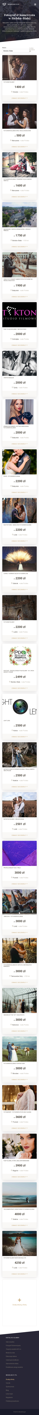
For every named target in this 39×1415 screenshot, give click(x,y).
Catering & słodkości (12, 1360)
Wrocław (15, 1073)
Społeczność (10, 1386)
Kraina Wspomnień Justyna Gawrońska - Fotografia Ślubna (16, 427)
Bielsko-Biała (17, 241)
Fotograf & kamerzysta (13, 1345)
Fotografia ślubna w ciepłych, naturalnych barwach (18, 965)
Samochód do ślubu (12, 1363)
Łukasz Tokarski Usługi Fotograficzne (16, 573)
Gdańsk (15, 583)
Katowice (15, 1025)
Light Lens (7, 720)
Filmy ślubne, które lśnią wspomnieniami (16, 1160)
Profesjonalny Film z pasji (12, 868)
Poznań (15, 878)
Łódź (15, 535)
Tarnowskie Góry (17, 976)
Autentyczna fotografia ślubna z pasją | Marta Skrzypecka (19, 770)
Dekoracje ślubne (11, 1356)
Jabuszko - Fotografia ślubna (13, 916)
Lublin (15, 632)
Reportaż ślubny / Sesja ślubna (14, 819)
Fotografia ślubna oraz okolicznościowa (17, 130)
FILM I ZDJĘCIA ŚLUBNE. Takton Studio (15, 329)
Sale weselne (10, 1342)
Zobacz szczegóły (19, 98)
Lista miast (9, 1394)
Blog (7, 1390)
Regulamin (9, 1397)
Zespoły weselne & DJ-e (13, 1349)
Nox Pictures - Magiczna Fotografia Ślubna (17, 525)
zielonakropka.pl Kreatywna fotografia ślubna (19, 1209)
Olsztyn (15, 92)
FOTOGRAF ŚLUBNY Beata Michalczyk (15, 1258)
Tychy (16, 388)
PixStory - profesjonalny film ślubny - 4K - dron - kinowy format (19, 671)
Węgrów (15, 1171)
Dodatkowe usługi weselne (14, 1367)
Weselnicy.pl (22, 1412)
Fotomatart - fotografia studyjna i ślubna (17, 1112)
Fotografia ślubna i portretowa (14, 1063)
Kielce (15, 731)
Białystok (15, 290)
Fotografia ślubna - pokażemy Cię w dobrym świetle (18, 180)
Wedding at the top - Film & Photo (14, 1015)
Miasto (4, 47)
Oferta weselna (9, 377)
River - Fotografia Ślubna (12, 476)
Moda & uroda (10, 1353)
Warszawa (15, 141)
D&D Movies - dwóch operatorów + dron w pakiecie (17, 230)
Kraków (15, 780)
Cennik (8, 1383)
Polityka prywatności (12, 1401)
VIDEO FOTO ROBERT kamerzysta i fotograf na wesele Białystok (18, 280)
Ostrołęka (15, 339)
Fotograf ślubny (9, 82)
